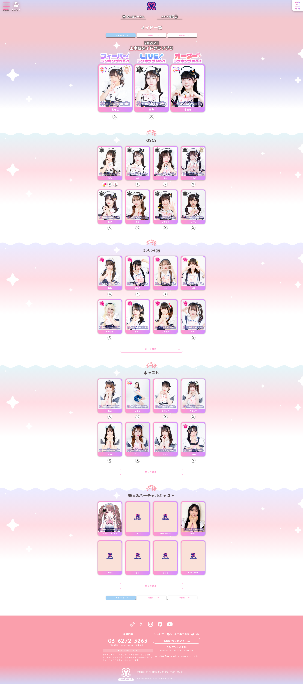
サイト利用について (155, 672)
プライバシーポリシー (175, 672)
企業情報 (141, 672)
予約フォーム (171, 656)
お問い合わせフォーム (176, 641)
